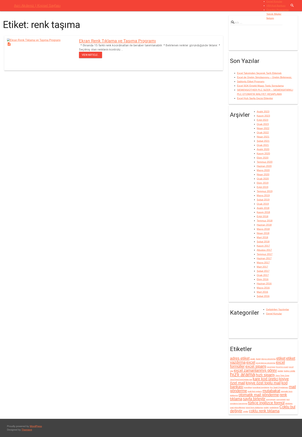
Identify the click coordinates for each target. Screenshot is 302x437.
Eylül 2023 (262, 120)
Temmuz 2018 (264, 220)
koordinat (248, 387)
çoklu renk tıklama (264, 411)
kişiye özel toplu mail (263, 383)
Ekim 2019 (262, 182)
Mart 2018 (262, 237)
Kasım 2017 (263, 245)
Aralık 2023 (263, 111)
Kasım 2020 (263, 153)
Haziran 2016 (264, 283)
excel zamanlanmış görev (255, 370)
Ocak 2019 (263, 203)
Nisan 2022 (263, 128)
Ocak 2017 (263, 275)
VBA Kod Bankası (276, 5)
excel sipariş (255, 366)
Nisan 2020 (263, 174)
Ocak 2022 (263, 132)
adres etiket (240, 358)
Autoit (258, 359)
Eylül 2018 (262, 216)
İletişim (270, 18)
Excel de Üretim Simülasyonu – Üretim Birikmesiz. (264, 77)
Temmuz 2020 (264, 161)
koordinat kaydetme (261, 387)
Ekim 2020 (262, 157)
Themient (26, 429)
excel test (271, 367)
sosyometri (281, 399)
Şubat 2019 (263, 199)
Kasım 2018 (263, 212)
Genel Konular (274, 1)
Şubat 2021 (263, 140)
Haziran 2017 (264, 258)
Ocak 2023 (263, 124)
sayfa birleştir (254, 399)
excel (250, 362)
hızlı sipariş (265, 375)
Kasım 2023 (263, 115)
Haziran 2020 (264, 166)
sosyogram (271, 399)
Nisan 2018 (263, 233)
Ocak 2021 (263, 145)
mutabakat (271, 391)
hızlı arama (242, 374)
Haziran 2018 (264, 224)
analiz (252, 359)
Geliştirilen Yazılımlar (277, 309)
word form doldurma (254, 407)
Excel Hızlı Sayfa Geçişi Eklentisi (255, 98)
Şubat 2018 (263, 241)
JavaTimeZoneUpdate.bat (241, 379)
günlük (280, 371)
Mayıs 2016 (263, 287)
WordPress (36, 426)
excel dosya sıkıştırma (265, 363)
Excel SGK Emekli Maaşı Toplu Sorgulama (260, 85)
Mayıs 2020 (263, 170)
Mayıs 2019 (263, 195)
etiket (280, 358)
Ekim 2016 (262, 279)
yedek (266, 407)
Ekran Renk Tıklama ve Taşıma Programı (117, 40)
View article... (90, 54)
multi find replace (255, 391)
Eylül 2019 (262, 187)
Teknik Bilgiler (273, 14)
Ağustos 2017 (264, 250)
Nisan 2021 (263, 136)
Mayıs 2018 (263, 229)
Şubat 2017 (263, 271)
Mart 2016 (262, 292)
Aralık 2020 (263, 149)
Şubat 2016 (263, 296)
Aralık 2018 (263, 208)
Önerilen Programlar (277, 9)
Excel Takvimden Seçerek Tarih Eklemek (259, 73)
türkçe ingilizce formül (266, 403)
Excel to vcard (282, 367)
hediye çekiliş (289, 371)
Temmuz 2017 (264, 254)
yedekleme (274, 407)
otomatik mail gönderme (259, 395)
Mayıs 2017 (263, 262)
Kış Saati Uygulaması (279, 387)
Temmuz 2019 (264, 191)
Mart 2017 (262, 266)
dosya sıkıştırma (268, 359)
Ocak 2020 (263, 178)
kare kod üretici (265, 379)
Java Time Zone (282, 375)
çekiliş (245, 411)
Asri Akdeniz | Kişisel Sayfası (37, 5)
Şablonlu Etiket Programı (250, 81)
